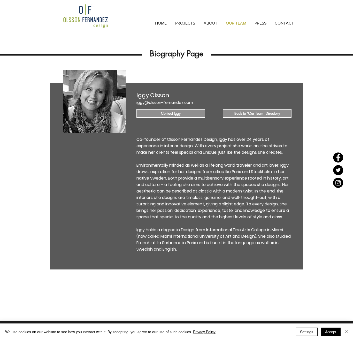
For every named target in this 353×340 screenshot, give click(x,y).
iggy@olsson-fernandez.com (164, 102)
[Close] (347, 332)
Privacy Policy (204, 331)
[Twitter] (338, 170)
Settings (306, 331)
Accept (330, 331)
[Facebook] (338, 157)
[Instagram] (338, 183)
